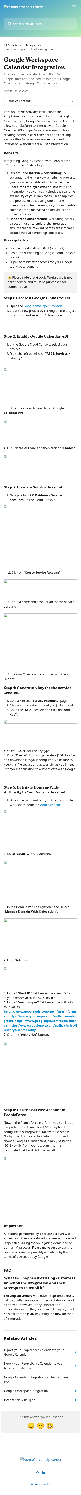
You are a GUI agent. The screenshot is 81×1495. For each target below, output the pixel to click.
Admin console (51, 805)
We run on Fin (42, 1484)
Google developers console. (43, 306)
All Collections (12, 45)
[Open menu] (73, 7)
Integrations (34, 45)
